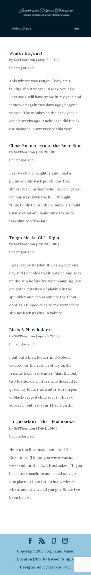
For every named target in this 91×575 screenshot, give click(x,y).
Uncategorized (21, 68)
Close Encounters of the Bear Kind (45, 145)
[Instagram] (65, 541)
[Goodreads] (54, 541)
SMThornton (24, 60)
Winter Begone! (25, 53)
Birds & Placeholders (31, 329)
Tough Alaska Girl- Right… (36, 237)
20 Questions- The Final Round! (42, 421)
